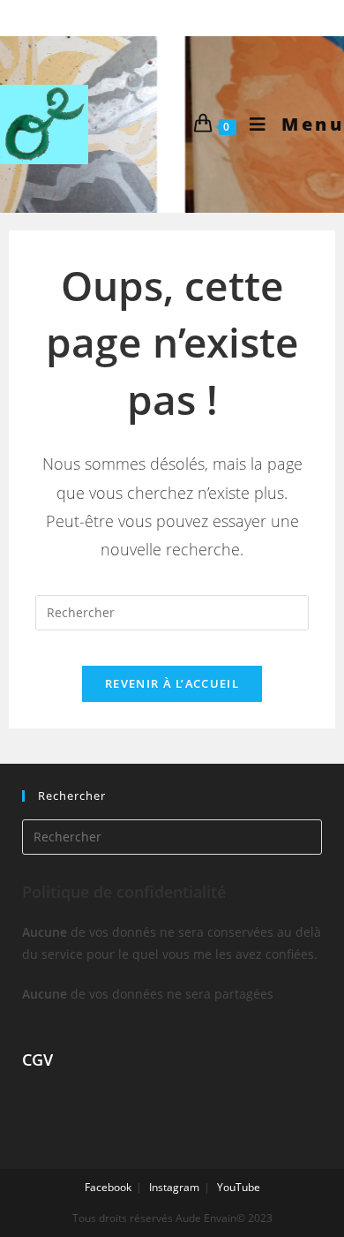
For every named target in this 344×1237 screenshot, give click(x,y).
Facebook (108, 1187)
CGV (37, 1059)
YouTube (238, 1187)
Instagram (174, 1187)
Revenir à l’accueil (172, 683)
